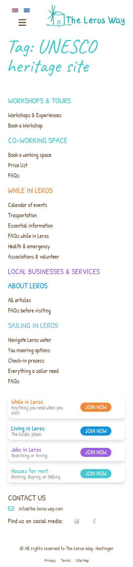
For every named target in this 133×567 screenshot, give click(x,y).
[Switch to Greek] (28, 10)
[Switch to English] (16, 10)
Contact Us (27, 497)
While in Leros (30, 190)
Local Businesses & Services (54, 271)
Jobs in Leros (26, 449)
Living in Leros (28, 428)
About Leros (27, 285)
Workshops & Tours (39, 100)
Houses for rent (29, 470)
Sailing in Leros (33, 325)
